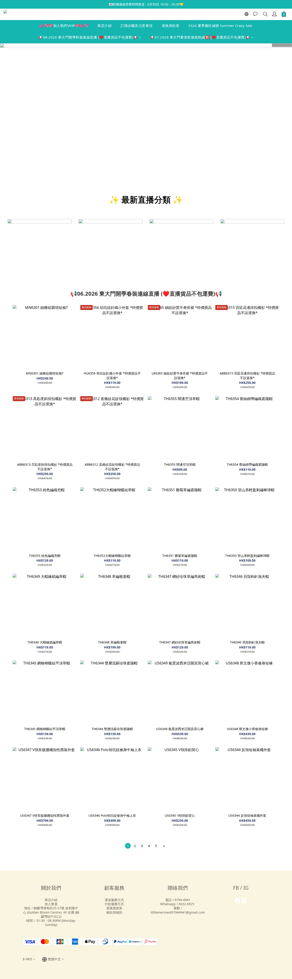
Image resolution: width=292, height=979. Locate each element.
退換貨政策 (171, 25)
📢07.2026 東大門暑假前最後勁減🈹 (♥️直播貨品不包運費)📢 (200, 37)
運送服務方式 (114, 900)
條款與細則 (114, 912)
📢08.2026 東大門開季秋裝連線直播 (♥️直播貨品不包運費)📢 (88, 37)
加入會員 (51, 904)
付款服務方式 (114, 904)
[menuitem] (128, 846)
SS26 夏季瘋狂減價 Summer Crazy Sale (220, 25)
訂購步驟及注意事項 (137, 25)
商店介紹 (104, 25)
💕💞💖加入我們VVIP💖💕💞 (64, 25)
